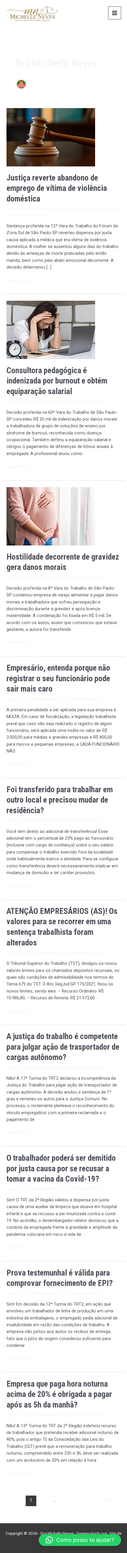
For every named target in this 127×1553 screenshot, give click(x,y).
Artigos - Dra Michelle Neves (33, 208)
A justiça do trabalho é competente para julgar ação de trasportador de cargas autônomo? (62, 1047)
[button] (80, 1540)
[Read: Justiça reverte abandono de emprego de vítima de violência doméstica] (50, 137)
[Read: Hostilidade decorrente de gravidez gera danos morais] (50, 516)
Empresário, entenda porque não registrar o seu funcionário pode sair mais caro (58, 678)
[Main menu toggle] (114, 12)
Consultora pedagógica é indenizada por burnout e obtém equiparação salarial (56, 381)
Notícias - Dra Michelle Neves (91, 208)
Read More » (18, 280)
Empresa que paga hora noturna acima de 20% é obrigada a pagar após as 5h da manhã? (59, 1394)
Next (110, 1500)
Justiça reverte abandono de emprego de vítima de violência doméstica (56, 188)
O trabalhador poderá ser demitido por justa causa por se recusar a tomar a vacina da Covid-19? (61, 1168)
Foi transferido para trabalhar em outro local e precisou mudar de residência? (59, 800)
